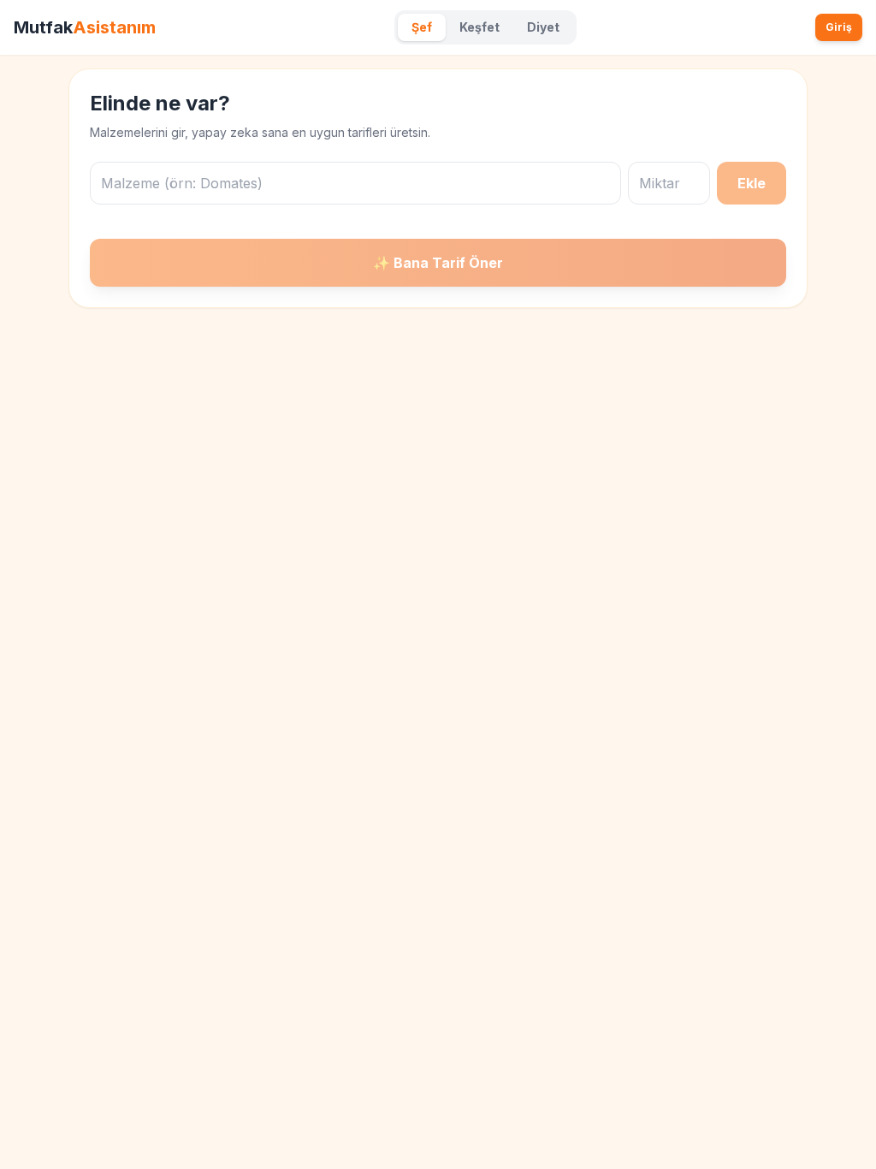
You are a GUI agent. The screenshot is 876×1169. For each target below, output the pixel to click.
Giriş (839, 27)
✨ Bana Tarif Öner (438, 262)
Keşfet (479, 27)
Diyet (543, 27)
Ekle (751, 183)
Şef (421, 27)
